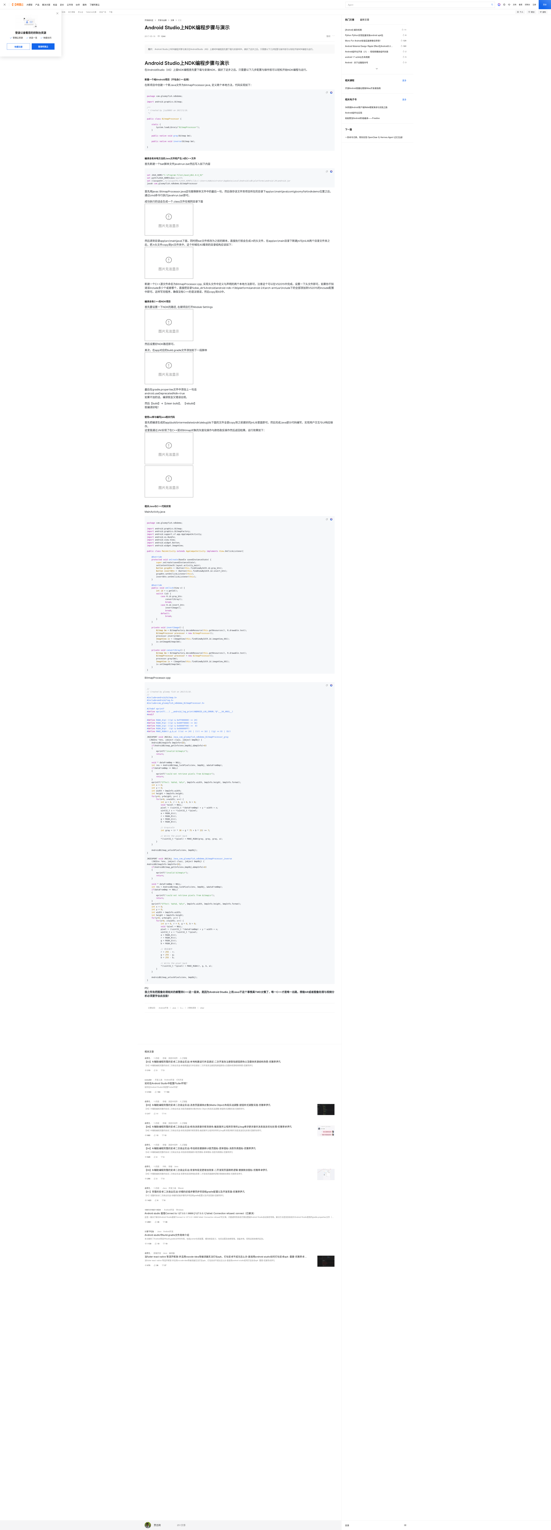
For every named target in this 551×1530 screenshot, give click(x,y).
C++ (181, 1008)
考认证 (80, 12)
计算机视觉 (191, 1008)
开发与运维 (162, 20)
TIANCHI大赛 (91, 12)
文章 (172, 20)
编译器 (172, 1253)
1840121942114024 (153, 1209)
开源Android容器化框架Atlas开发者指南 (363, 88)
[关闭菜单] (4, 4)
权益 (55, 4)
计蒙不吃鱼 (149, 1231)
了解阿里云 (95, 4)
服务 (85, 4)
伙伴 (78, 4)
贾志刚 (157, 1525)
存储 (164, 1058)
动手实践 (61, 12)
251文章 (181, 1525)
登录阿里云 (43, 46)
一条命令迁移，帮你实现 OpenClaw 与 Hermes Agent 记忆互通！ (374, 137)
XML (164, 1166)
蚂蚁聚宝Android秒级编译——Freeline (362, 118)
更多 (404, 80)
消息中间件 (173, 1058)
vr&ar (202, 1008)
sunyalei (148, 1079)
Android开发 (163, 1008)
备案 (520, 4)
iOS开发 (179, 1079)
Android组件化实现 (353, 112)
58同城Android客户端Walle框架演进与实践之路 (366, 107)
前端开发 (157, 1253)
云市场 (70, 4)
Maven (181, 1188)
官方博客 (71, 12)
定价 (62, 4)
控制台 (527, 4)
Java (174, 1008)
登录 (545, 4)
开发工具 (158, 1079)
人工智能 (183, 1058)
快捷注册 (18, 46)
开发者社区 (149, 20)
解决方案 (46, 4)
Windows (180, 1209)
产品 (37, 4)
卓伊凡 (147, 1058)
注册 (534, 4)
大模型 (29, 4)
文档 (514, 4)
